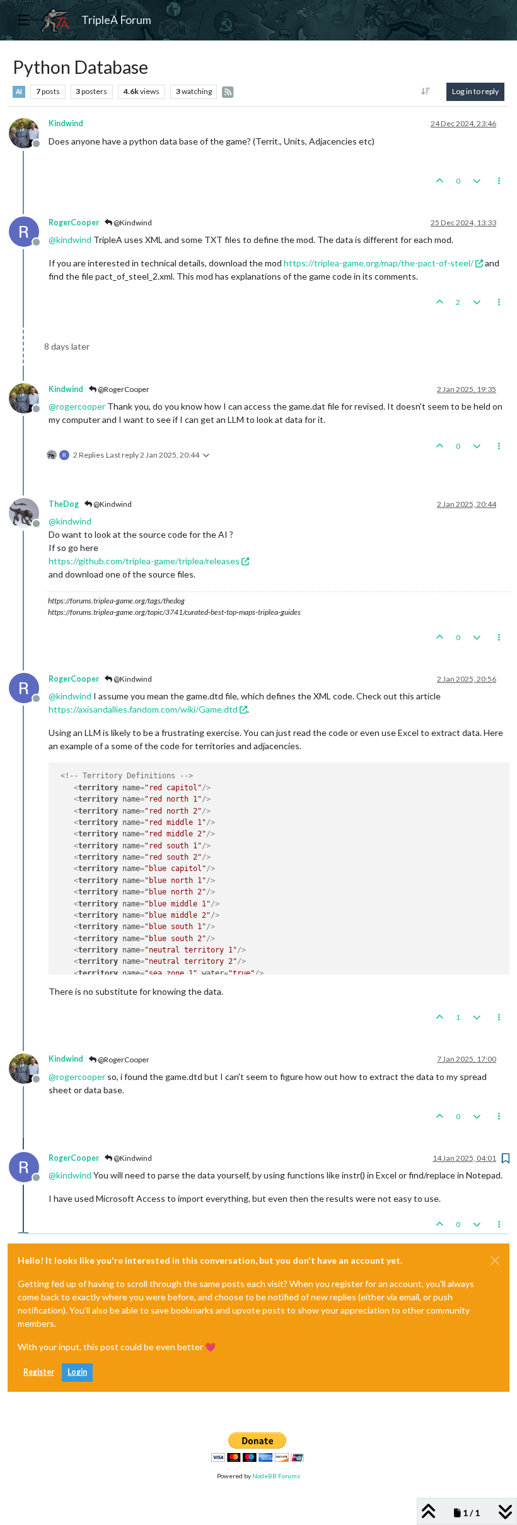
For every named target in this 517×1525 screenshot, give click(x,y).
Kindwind (66, 123)
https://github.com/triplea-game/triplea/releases (144, 560)
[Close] (494, 1260)
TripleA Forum (116, 20)
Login (77, 1372)
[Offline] (29, 131)
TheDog (64, 504)
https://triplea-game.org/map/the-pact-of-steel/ (378, 263)
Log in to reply (475, 91)
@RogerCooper (122, 389)
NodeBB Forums (276, 1476)
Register (38, 1372)
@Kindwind (132, 222)
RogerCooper (74, 222)
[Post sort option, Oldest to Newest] (425, 91)
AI (19, 91)
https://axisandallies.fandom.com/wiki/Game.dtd (143, 709)
